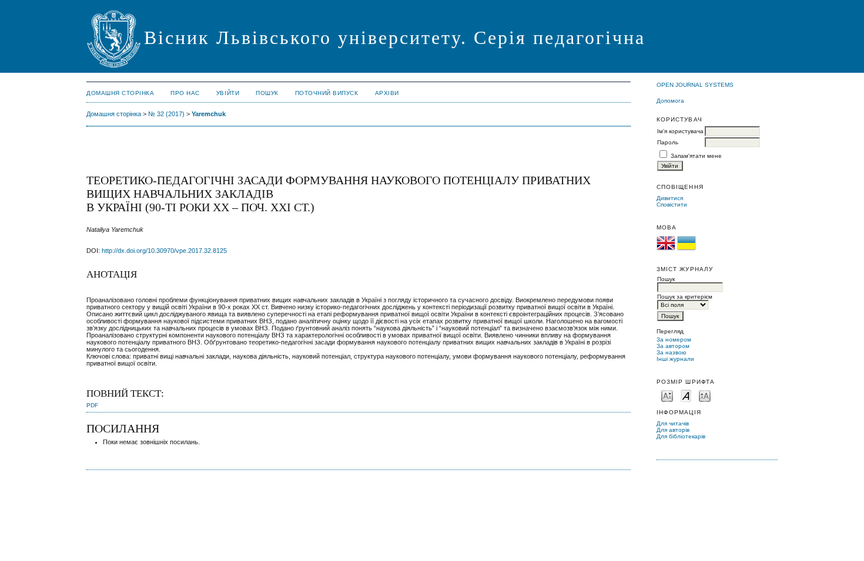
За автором (673, 346)
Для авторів (673, 430)
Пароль (667, 142)
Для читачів (673, 423)
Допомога (670, 100)
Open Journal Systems (695, 85)
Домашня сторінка (120, 93)
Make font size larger (705, 395)
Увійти (227, 93)
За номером (674, 339)
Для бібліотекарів (681, 436)
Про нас (185, 93)
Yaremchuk (209, 113)
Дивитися (670, 198)
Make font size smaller (667, 395)
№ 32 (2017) (166, 113)
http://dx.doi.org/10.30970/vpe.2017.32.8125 (164, 250)
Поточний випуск (327, 93)
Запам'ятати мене (696, 156)
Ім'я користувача (680, 131)
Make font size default (686, 395)
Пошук (267, 93)
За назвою (671, 352)
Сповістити (672, 204)
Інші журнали (675, 359)
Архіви (387, 93)
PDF (92, 405)
